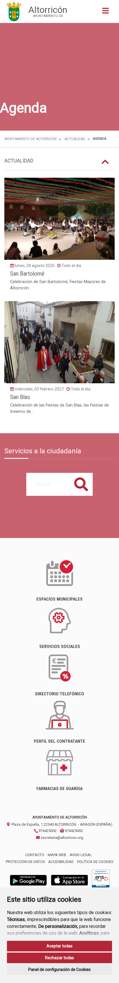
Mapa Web (57, 855)
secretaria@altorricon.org (61, 837)
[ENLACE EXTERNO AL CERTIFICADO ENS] (100, 880)
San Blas (20, 397)
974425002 (47, 831)
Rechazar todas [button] (59, 957)
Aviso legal (81, 855)
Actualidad (74, 139)
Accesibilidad (61, 862)
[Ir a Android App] (28, 880)
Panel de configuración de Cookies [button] (59, 969)
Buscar (81, 484)
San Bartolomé (27, 273)
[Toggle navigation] (105, 12)
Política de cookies (95, 862)
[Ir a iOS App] (70, 880)
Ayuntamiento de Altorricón (30, 139)
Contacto (34, 855)
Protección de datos (25, 862)
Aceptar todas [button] (59, 946)
